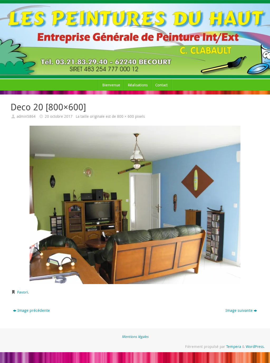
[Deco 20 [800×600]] (135, 205)
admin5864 (26, 116)
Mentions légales (135, 336)
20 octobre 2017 (59, 116)
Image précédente (33, 310)
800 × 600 (125, 116)
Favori (22, 292)
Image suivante (239, 310)
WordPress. (255, 346)
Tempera (233, 346)
